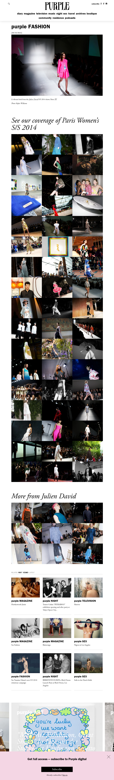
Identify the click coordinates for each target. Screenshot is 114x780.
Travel (71, 13)
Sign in (64, 775)
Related (14, 572)
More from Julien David (43, 496)
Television (41, 13)
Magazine (29, 13)
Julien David (33, 99)
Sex (65, 13)
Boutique (92, 13)
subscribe (95, 4)
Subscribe (57, 769)
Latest (32, 572)
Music (51, 13)
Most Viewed (23, 572)
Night (59, 13)
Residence (58, 17)
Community (45, 17)
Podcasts (70, 17)
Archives (81, 13)
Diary (20, 13)
